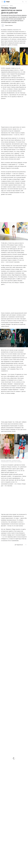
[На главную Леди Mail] (7, 1)
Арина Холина (9, 25)
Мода (11, 5)
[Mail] (4, 1)
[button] (14, 56)
